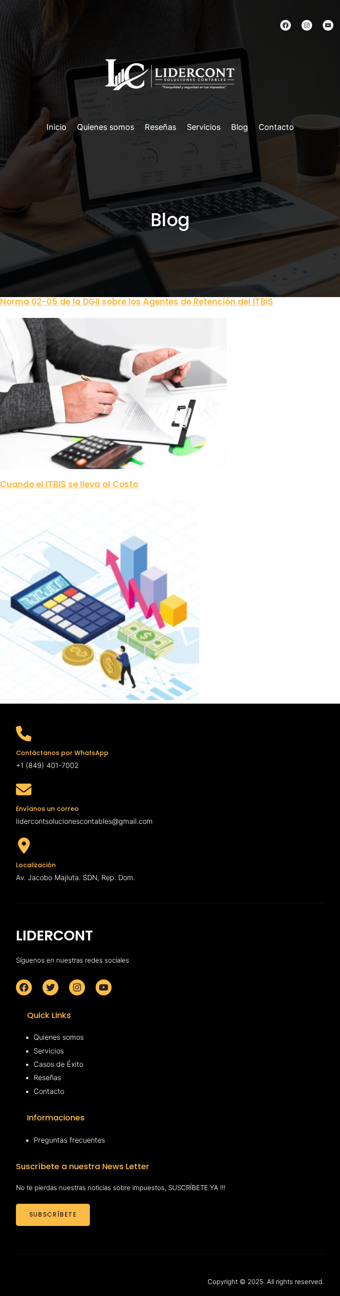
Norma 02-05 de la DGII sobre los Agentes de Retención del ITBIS (136, 302)
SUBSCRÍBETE (53, 1214)
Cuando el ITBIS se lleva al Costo (69, 484)
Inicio (56, 127)
